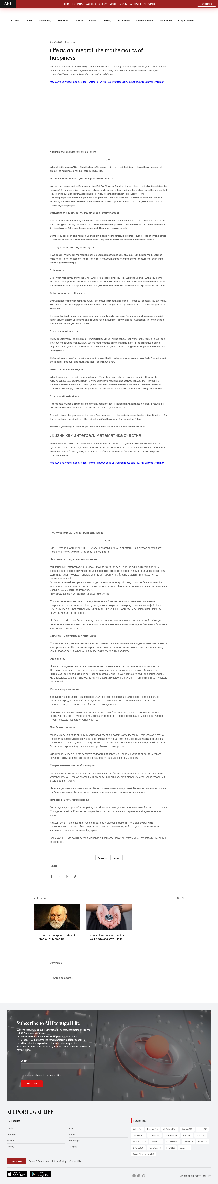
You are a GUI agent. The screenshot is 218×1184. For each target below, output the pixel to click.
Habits (201, 1135)
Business (188, 1129)
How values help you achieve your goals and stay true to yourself (107, 937)
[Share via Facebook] (51, 876)
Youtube (155, 1135)
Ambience (62, 20)
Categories (14, 1120)
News (188, 1135)
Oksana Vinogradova (144, 1154)
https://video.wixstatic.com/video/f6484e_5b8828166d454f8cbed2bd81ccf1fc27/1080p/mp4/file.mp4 (107, 462)
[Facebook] (134, 1175)
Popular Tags (140, 1120)
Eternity (107, 20)
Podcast (157, 1141)
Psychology (140, 1141)
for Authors (166, 20)
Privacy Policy (59, 1161)
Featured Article (144, 20)
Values (92, 20)
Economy (139, 1135)
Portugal (153, 1129)
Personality (45, 20)
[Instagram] (138, 1175)
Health (29, 20)
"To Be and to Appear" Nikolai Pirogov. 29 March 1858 (56, 937)
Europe (203, 1141)
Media (189, 1141)
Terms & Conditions (39, 1161)
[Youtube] (143, 1175)
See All (180, 897)
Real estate (156, 1147)
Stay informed (186, 20)
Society (79, 20)
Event (171, 1147)
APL (8, 3)
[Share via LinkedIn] (67, 876)
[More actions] (166, 42)
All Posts (14, 20)
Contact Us (75, 1161)
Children (139, 1147)
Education (173, 1141)
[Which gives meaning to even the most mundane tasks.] (109, 917)
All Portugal (123, 20)
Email (24, 1060)
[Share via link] (74, 876)
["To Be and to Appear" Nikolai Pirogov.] (57, 917)
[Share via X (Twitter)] (59, 876)
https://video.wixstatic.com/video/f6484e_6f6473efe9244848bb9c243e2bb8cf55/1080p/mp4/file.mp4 (107, 81)
